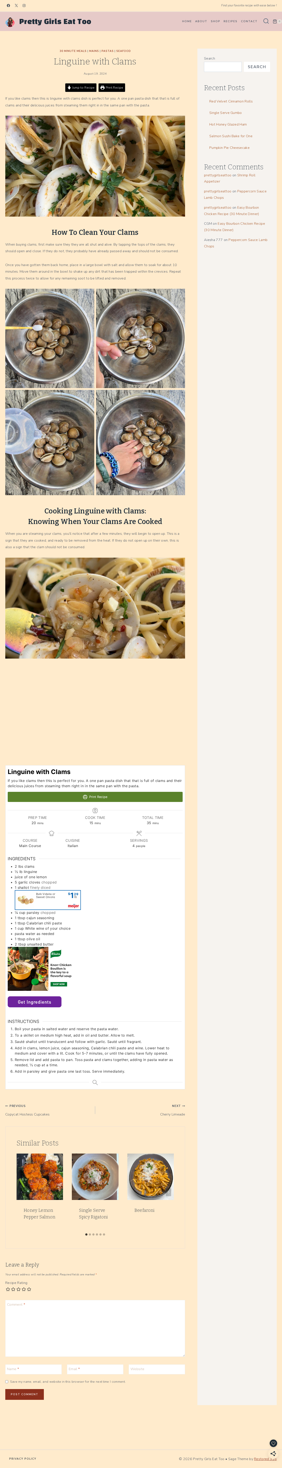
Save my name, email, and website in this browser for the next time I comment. (68, 1382)
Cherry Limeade (172, 1110)
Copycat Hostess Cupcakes (27, 1110)
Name (13, 1369)
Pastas (108, 51)
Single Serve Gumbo (225, 112)
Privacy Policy (22, 1459)
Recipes (230, 21)
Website (137, 1369)
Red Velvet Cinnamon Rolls (231, 101)
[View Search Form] (266, 21)
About (201, 21)
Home (187, 21)
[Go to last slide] (21, 1192)
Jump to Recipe (83, 87)
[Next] (168, 1192)
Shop (215, 21)
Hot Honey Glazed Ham (228, 124)
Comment (16, 1304)
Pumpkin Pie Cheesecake (229, 147)
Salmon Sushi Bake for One (230, 136)
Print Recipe (114, 87)
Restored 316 (265, 1459)
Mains (94, 51)
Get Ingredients (34, 1002)
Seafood (123, 51)
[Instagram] (24, 5)
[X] (16, 5)
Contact (249, 21)
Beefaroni (144, 1210)
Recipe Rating (16, 1283)
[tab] (86, 1234)
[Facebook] (8, 5)
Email (74, 1369)
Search (209, 58)
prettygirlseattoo (217, 175)
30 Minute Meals (73, 51)
